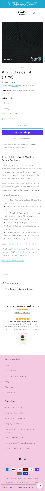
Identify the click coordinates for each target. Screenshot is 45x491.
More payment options (22, 138)
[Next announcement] (40, 4)
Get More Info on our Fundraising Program (20, 430)
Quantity (5, 109)
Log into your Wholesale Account (20, 443)
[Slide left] (17, 67)
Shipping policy (37, 482)
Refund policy (33, 478)
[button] (4, 13)
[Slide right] (27, 67)
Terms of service (23, 482)
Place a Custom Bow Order (17, 448)
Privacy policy (10, 482)
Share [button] (7, 274)
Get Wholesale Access (15, 437)
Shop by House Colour (15, 413)
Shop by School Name (15, 418)
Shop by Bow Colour (14, 407)
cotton (7, 252)
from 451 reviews (22, 313)
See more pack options (13, 260)
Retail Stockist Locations (16, 376)
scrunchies (19, 249)
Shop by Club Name (14, 424)
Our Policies (10, 371)
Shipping (15, 85)
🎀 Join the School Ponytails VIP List (18, 487)
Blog (7, 382)
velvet (19, 252)
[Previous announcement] (4, 4)
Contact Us (10, 392)
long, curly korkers (15, 244)
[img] (22, 309)
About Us (9, 387)
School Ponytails (19, 478)
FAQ (7, 365)
